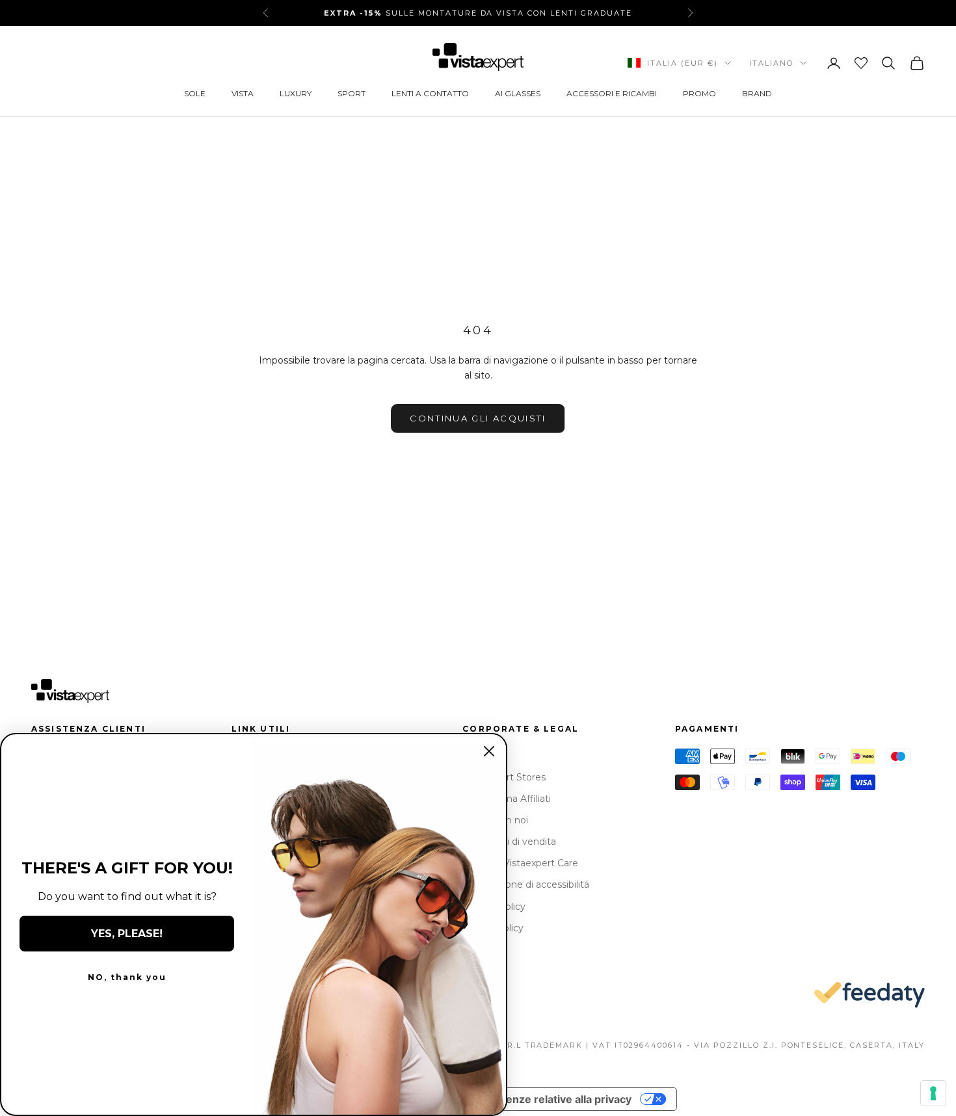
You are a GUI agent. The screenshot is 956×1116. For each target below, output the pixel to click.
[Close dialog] (489, 751)
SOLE (195, 93)
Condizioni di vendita (509, 841)
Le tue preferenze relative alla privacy (535, 1099)
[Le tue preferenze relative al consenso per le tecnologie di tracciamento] (933, 1093)
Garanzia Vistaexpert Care (520, 863)
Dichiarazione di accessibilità (525, 884)
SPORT (351, 93)
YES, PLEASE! (127, 933)
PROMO (699, 93)
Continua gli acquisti (478, 418)
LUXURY (296, 93)
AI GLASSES (517, 93)
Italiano (771, 63)
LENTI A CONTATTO (430, 93)
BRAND (757, 93)
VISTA (243, 93)
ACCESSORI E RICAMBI (611, 93)
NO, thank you (127, 977)
